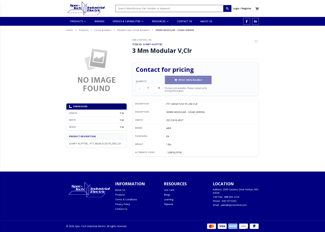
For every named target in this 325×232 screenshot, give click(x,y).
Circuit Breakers (103, 30)
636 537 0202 (229, 201)
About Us (120, 190)
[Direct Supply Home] (86, 8)
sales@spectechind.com (234, 205)
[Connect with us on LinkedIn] (255, 21)
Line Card (169, 190)
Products (84, 30)
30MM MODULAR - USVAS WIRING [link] (174, 30)
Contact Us (121, 208)
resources (159, 21)
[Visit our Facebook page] (246, 21)
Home (69, 30)
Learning (168, 199)
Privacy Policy (122, 204)
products (76, 21)
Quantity (141, 81)
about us (206, 21)
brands (99, 21)
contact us (184, 21)
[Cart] (257, 8)
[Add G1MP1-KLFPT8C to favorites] (256, 41)
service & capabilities (126, 21)
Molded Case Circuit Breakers (133, 30)
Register (246, 8)
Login (236, 8)
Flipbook (168, 204)
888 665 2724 (231, 196)
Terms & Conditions (126, 199)
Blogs (167, 194)
